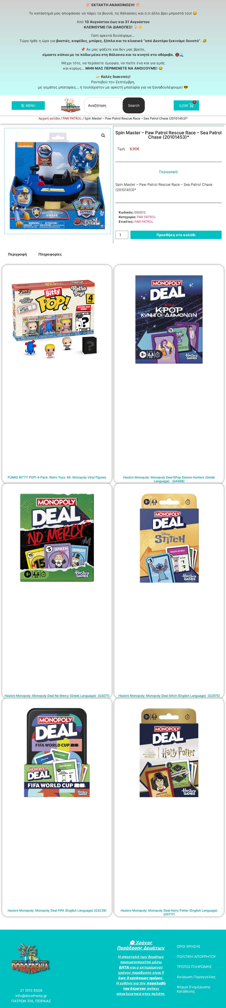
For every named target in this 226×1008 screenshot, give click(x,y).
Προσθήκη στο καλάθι (176, 235)
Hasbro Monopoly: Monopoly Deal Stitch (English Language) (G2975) (169, 695)
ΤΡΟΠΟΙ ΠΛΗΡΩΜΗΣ (194, 966)
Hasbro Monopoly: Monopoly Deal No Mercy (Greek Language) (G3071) (57, 695)
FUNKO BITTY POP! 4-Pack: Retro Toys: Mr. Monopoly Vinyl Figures (57, 477)
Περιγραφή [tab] (17, 254)
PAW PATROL (72, 118)
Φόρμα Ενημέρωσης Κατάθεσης (194, 989)
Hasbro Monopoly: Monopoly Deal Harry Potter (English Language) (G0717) (169, 912)
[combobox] (103, 105)
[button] (103, 136)
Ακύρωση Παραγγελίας (196, 977)
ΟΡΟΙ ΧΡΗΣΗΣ (188, 946)
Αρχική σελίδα (49, 118)
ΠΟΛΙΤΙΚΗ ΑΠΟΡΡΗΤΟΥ (196, 956)
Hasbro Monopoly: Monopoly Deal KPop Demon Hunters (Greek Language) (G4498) (169, 479)
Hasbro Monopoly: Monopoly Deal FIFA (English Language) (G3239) (57, 910)
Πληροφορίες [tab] (50, 254)
